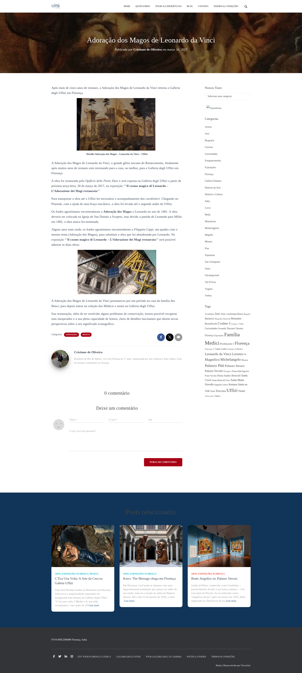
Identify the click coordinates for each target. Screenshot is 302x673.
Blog (190, 6)
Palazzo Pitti (214, 366)
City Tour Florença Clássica (94, 657)
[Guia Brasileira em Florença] (56, 6)
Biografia (209, 140)
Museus (86, 335)
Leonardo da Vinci (218, 354)
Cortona (209, 147)
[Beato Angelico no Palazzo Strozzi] (219, 545)
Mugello (209, 235)
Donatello (222, 328)
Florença (209, 174)
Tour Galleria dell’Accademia (164, 657)
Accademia (209, 314)
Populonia (210, 255)
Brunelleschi (211, 323)
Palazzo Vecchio (214, 370)
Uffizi (232, 390)
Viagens (209, 289)
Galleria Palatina (213, 181)
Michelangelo (230, 359)
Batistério (209, 318)
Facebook (54, 657)
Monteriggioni (212, 228)
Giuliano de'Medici (235, 349)
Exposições (71, 335)
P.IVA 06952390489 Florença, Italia (69, 639)
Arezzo (208, 127)
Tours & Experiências (168, 6)
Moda (207, 214)
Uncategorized (212, 275)
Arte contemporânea (232, 313)
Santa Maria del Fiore (221, 380)
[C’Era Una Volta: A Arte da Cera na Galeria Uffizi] (82, 545)
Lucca (208, 207)
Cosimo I (224, 323)
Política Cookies (196, 657)
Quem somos (142, 6)
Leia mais (94, 605)
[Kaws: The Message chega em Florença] (151, 545)
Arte (207, 133)
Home (127, 6)
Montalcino (210, 221)
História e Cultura (213, 194)
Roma (220, 375)
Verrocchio (209, 396)
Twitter (60, 657)
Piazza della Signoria (240, 371)
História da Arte (213, 187)
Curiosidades (211, 154)
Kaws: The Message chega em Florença (149, 578)
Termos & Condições (226, 6)
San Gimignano (212, 262)
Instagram (72, 657)
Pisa (207, 248)
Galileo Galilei (221, 349)
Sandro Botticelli (232, 375)
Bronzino (236, 318)
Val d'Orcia (210, 282)
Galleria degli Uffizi (128, 657)
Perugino (227, 371)
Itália (207, 201)
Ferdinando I (227, 343)
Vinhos (208, 295)
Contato (203, 6)
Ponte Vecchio (211, 376)
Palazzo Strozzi (235, 366)
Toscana (221, 391)
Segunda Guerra (221, 384)
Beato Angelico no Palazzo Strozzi (214, 578)
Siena (207, 268)
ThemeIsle (246, 665)
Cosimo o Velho (237, 324)
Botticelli (226, 319)
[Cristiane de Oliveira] (60, 358)
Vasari (241, 390)
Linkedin (66, 657)
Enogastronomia (213, 160)
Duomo (231, 328)
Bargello (247, 314)
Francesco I (209, 349)
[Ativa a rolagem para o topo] (295, 666)
